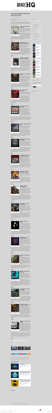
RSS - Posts (34, 93)
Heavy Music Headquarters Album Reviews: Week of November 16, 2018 (14, 351)
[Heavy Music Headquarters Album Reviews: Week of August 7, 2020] (15, 383)
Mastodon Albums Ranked (38, 47)
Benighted (24, 45)
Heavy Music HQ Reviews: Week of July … (38, 75)
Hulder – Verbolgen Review (38, 64)
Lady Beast (23, 173)
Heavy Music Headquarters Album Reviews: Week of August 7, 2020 (25, 381)
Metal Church (21, 205)
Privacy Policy (35, 39)
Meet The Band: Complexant (37, 69)
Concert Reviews (35, 33)
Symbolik (25, 273)
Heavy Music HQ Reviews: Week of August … (38, 53)
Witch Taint (21, 308)
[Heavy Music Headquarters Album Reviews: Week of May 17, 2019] (15, 375)
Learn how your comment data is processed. (23, 403)
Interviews (34, 30)
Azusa (29, 28)
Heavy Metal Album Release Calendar (38, 72)
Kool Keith (27, 157)
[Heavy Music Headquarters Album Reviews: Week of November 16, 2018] (14, 348)
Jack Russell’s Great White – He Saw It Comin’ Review (25, 364)
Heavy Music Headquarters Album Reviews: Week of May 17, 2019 (25, 372)
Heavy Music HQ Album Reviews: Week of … (38, 58)
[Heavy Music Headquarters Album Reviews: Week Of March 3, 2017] (21, 348)
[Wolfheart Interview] (27, 348)
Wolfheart (25, 325)
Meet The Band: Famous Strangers (38, 50)
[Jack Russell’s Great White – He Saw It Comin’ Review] (15, 366)
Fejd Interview (37, 55)
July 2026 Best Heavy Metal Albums (38, 67)
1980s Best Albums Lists (36, 36)
